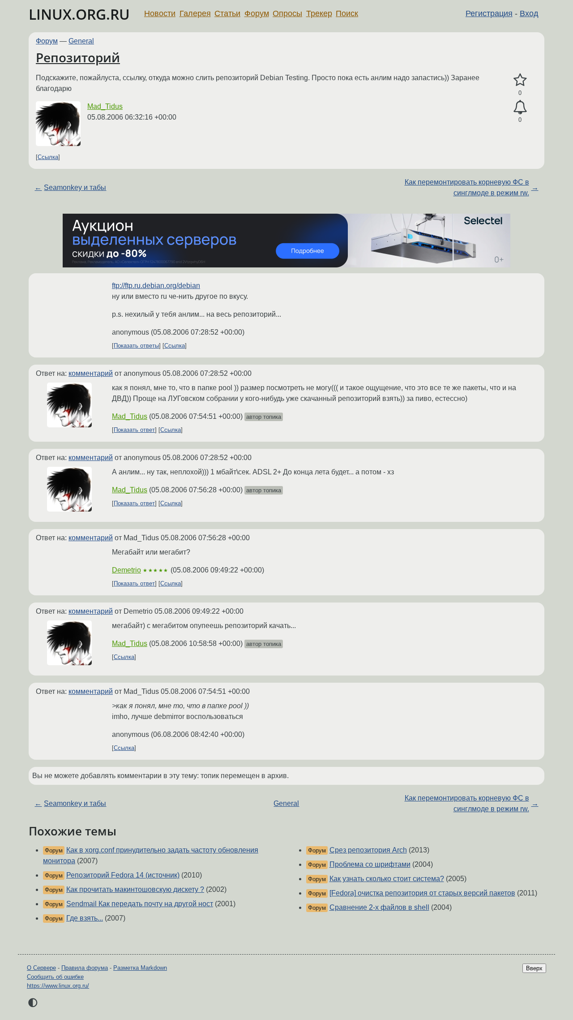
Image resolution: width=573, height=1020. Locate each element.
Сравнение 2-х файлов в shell (379, 907)
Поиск (347, 13)
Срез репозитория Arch (368, 850)
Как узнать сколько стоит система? (386, 878)
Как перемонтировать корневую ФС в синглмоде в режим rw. (467, 187)
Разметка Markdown (140, 967)
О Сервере (41, 967)
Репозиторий (78, 57)
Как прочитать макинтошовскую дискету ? (135, 889)
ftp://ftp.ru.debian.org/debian (156, 285)
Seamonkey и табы (75, 187)
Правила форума (84, 967)
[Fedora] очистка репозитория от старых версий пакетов (422, 893)
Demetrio (126, 570)
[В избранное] (520, 80)
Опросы (287, 13)
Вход (529, 13)
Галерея (195, 13)
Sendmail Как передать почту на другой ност (139, 904)
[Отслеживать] (520, 107)
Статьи (227, 13)
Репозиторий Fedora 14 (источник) (123, 875)
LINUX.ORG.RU (79, 14)
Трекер (319, 13)
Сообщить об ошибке (55, 976)
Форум (256, 13)
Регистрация (489, 13)
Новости (159, 13)
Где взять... (84, 918)
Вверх (534, 968)
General (81, 41)
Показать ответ (134, 429)
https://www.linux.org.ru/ (58, 985)
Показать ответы (136, 345)
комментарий (90, 373)
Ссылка (48, 157)
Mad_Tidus (105, 106)
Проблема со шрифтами (370, 864)
